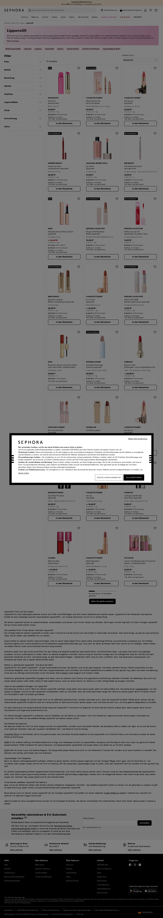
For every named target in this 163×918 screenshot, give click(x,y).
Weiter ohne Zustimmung (137, 439)
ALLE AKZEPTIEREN (133, 477)
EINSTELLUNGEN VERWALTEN (109, 477)
